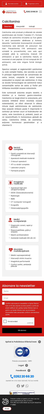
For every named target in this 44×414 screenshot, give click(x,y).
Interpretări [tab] (20, 26)
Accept (7, 409)
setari (14, 404)
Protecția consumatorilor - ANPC (22, 361)
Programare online (33, 3)
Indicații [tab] (32, 26)
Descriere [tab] (8, 26)
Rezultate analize (13, 3)
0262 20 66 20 (24, 376)
